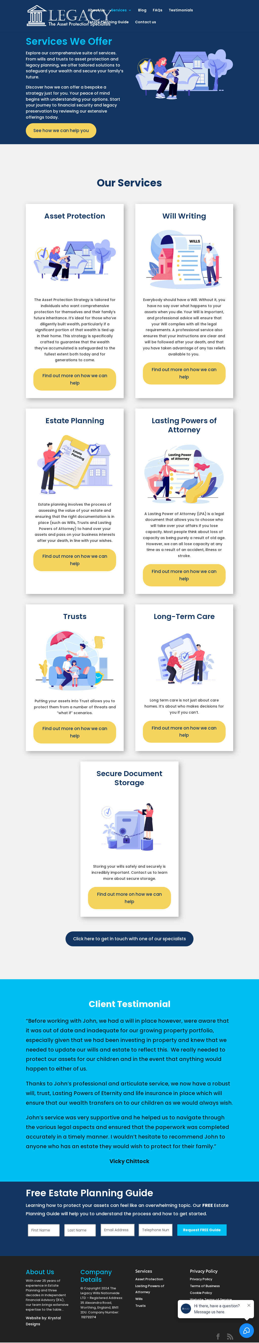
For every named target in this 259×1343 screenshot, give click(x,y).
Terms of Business (205, 1286)
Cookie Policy (201, 1293)
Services (119, 10)
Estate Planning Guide (108, 22)
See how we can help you (61, 130)
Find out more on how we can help (74, 379)
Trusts (140, 1306)
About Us (96, 10)
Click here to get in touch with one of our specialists (129, 939)
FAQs (157, 10)
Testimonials (181, 10)
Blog (142, 10)
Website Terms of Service (211, 1299)
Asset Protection (149, 1279)
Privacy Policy (201, 1279)
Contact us (145, 22)
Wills (139, 1299)
